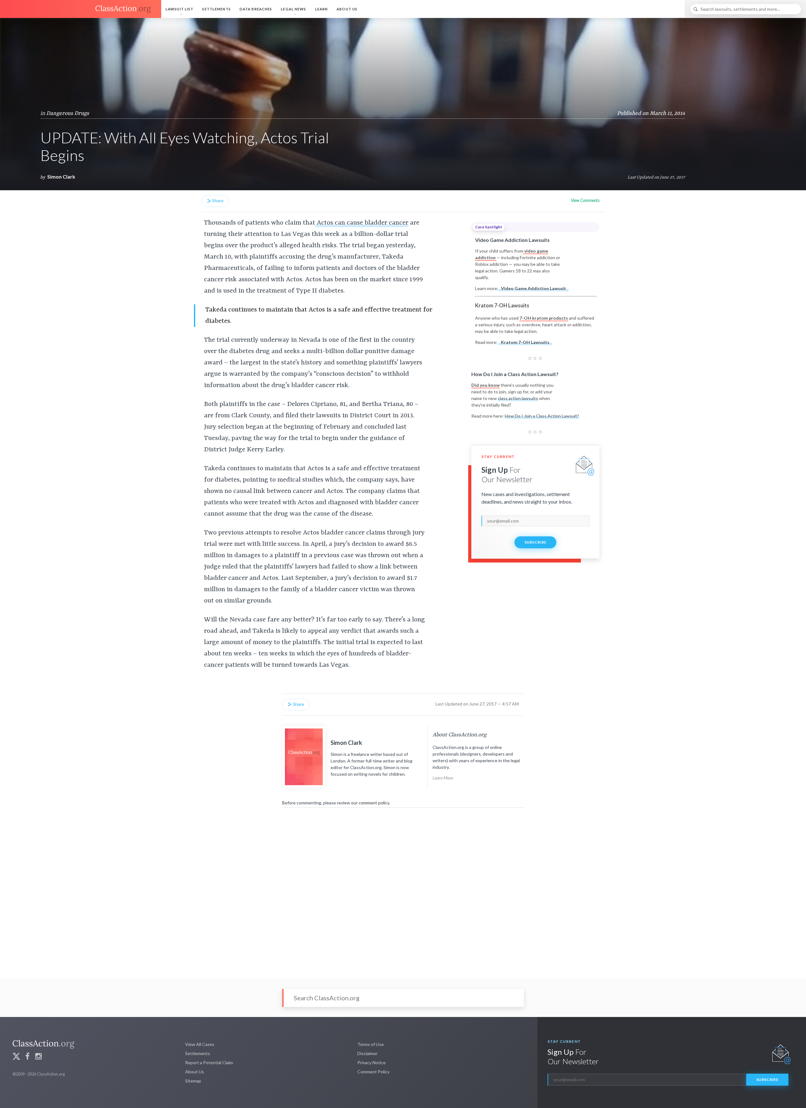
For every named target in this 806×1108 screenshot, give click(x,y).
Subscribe (536, 542)
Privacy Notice (371, 1062)
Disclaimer (367, 1053)
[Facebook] (27, 1057)
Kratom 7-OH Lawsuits (525, 342)
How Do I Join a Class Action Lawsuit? (542, 416)
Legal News (293, 9)
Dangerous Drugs (67, 113)
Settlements (216, 9)
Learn (321, 9)
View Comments (585, 200)
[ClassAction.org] (80, 9)
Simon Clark (61, 177)
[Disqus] (403, 889)
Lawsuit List (179, 9)
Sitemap (193, 1080)
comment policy (374, 802)
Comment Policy (373, 1071)
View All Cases (199, 1044)
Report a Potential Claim (209, 1062)
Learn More (443, 777)
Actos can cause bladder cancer (361, 223)
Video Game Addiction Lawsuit (533, 288)
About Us (347, 9)
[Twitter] (16, 1057)
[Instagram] (38, 1057)
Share (217, 200)
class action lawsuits (518, 398)
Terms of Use (370, 1044)
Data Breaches (256, 9)
